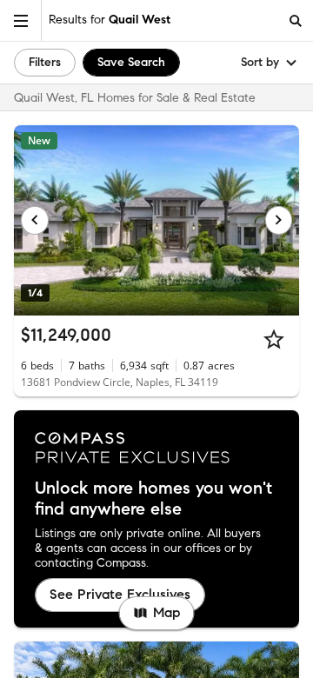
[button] (21, 20)
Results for (109, 19)
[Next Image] (279, 220)
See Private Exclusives (120, 594)
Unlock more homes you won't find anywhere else (153, 499)
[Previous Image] (35, 220)
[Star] (274, 339)
